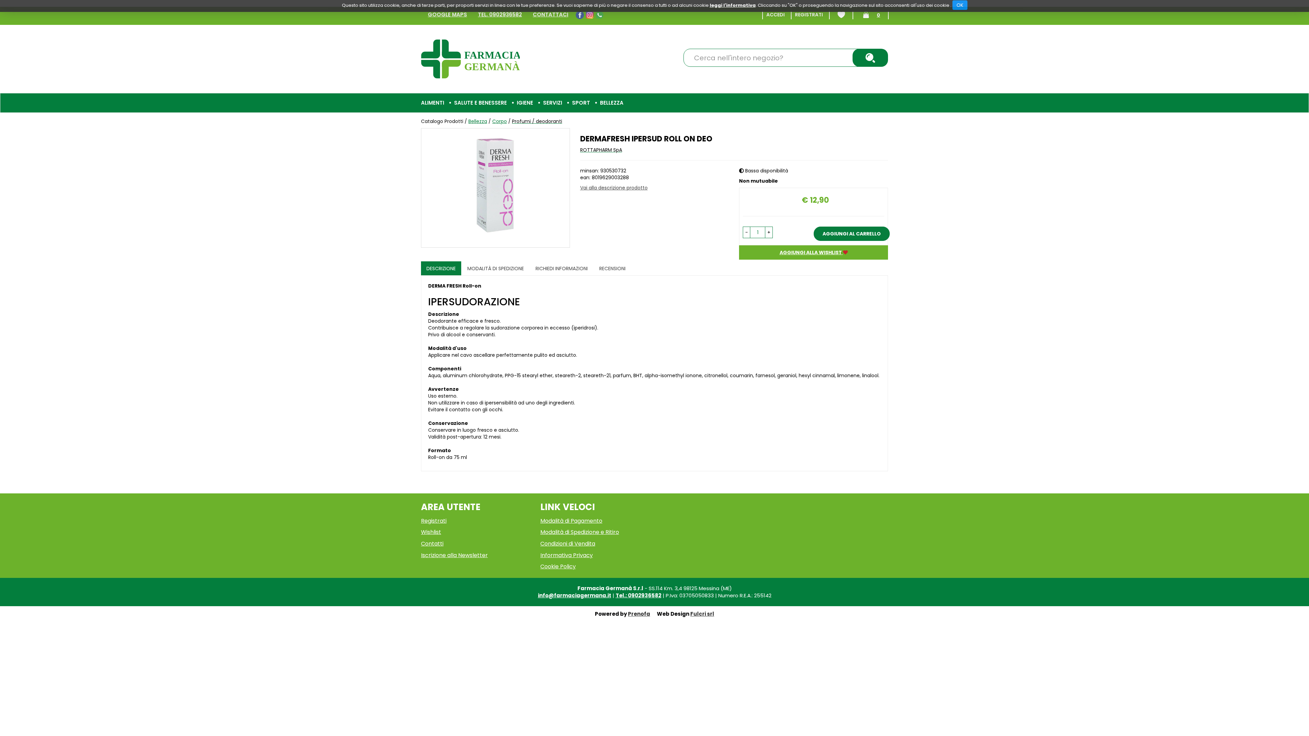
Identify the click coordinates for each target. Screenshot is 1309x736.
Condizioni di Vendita (567, 544)
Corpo (499, 121)
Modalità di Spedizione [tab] (495, 268)
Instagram (591, 15)
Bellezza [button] (611, 102)
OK (960, 5)
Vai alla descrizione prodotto (614, 187)
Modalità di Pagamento (571, 521)
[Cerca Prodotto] (870, 58)
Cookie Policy (558, 566)
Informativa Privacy (566, 555)
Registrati (809, 14)
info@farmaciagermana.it (574, 595)
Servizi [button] (552, 102)
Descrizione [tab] (441, 268)
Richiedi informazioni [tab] (562, 268)
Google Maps (447, 14)
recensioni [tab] (612, 268)
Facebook (581, 15)
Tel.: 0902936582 (638, 595)
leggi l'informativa (733, 5)
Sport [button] (581, 102)
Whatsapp (600, 15)
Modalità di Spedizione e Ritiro (579, 532)
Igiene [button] (525, 102)
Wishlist (841, 14)
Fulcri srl (702, 613)
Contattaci (550, 14)
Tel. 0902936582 (500, 14)
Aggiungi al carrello (852, 233)
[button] (746, 232)
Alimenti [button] (432, 102)
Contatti (432, 544)
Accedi (775, 14)
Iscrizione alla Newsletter (454, 555)
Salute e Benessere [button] (480, 102)
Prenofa (639, 613)
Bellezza (477, 121)
